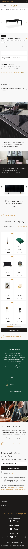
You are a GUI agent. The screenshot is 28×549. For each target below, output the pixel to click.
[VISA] (7, 537)
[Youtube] (18, 521)
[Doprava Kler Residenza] (16, 528)
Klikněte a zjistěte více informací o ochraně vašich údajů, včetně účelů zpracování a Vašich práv (13, 489)
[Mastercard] (11, 537)
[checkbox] (5, 252)
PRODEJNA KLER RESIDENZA (7, 1)
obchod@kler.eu (21, 513)
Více (13, 473)
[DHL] (10, 529)
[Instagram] (14, 521)
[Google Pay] (20, 537)
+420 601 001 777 (7, 513)
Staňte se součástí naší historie (14, 444)
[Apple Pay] (16, 537)
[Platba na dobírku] (25, 537)
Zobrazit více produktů (11, 215)
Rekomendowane (8, 226)
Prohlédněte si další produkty (13, 336)
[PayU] (2, 537)
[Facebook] (10, 521)
